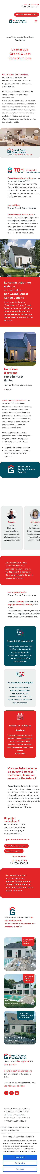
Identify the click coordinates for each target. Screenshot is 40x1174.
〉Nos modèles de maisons (17, 1118)
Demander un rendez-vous (26, 14)
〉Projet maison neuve (15, 1121)
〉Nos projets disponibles (17, 1109)
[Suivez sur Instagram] (11, 1093)
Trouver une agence (12, 851)
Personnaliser (20, 1163)
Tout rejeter (20, 1169)
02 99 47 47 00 (31, 4)
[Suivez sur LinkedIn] (17, 1093)
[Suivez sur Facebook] (6, 1093)
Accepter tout (20, 1157)
